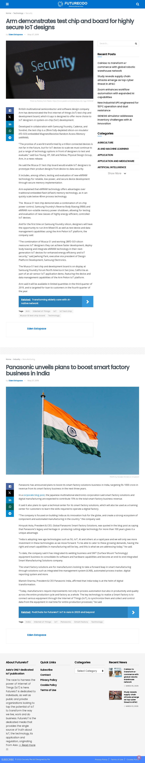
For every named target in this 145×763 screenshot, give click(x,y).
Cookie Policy (48, 685)
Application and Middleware (116, 161)
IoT (55, 311)
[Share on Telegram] (10, 137)
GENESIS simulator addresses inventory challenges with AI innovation (115, 119)
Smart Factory (81, 622)
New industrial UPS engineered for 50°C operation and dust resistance (118, 106)
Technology (18, 13)
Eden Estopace (16, 34)
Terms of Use (48, 690)
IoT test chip (66, 311)
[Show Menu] (7, 4)
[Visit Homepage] (72, 4)
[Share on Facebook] (10, 110)
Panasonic (66, 622)
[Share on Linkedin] (10, 124)
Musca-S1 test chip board (32, 315)
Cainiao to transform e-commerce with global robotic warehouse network (116, 66)
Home (8, 13)
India (28, 622)
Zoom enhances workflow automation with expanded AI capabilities (116, 93)
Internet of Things (41, 311)
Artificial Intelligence (112, 167)
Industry (16, 359)
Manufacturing (29, 359)
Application (105, 155)
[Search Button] (137, 4)
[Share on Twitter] (10, 117)
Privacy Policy (48, 680)
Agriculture (105, 142)
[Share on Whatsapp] (10, 130)
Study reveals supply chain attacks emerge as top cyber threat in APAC (116, 80)
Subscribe (46, 669)
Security (29, 13)
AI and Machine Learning (113, 148)
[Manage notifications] (139, 757)
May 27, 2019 (33, 34)
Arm (28, 311)
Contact (45, 675)
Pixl (48, 759)
